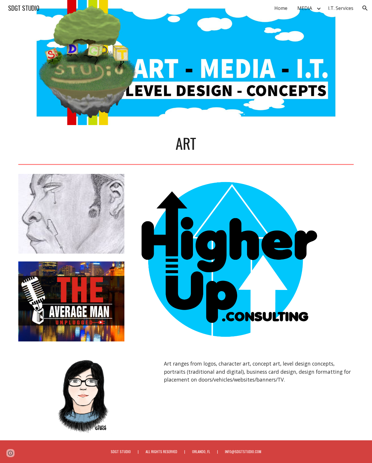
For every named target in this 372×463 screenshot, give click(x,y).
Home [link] (280, 8)
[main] (186, 143)
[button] (365, 8)
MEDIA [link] (304, 8)
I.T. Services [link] (340, 8)
